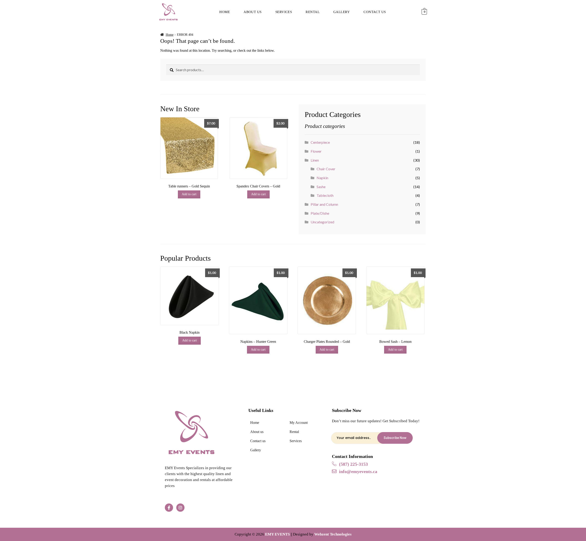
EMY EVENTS (277, 534)
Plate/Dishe (320, 213)
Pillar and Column (324, 204)
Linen (315, 160)
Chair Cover (326, 169)
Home (224, 12)
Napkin (322, 178)
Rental (313, 12)
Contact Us (375, 12)
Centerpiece (320, 142)
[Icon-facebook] (169, 507)
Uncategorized (322, 222)
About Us (253, 12)
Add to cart (189, 194)
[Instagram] (180, 507)
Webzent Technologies (333, 534)
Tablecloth (325, 195)
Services (283, 12)
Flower (316, 151)
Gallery (341, 12)
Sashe (321, 186)
